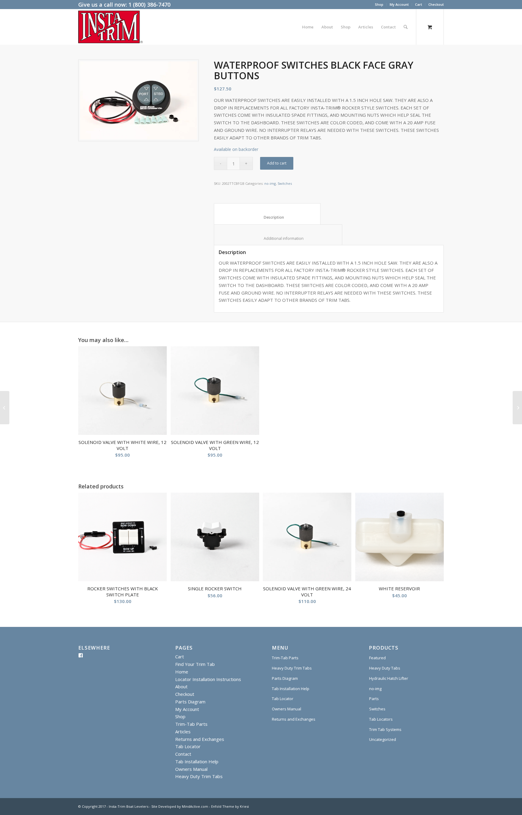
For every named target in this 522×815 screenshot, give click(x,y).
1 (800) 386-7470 (149, 4)
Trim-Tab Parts (191, 724)
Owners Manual (191, 769)
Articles (183, 732)
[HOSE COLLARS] (4, 407)
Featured (377, 657)
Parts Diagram (190, 702)
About (181, 686)
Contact (183, 754)
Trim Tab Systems (385, 729)
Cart (418, 4)
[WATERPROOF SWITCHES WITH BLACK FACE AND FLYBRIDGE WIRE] (517, 407)
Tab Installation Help (196, 761)
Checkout (436, 4)
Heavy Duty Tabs (384, 668)
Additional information (278, 238)
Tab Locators (381, 719)
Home (181, 672)
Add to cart (276, 163)
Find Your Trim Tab (195, 664)
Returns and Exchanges (199, 739)
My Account (399, 4)
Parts (374, 698)
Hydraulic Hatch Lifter (388, 678)
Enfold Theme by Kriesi (230, 806)
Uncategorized (382, 739)
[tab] (267, 213)
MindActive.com (195, 806)
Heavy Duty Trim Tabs (199, 776)
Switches (285, 183)
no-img (270, 183)
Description (267, 217)
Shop (379, 4)
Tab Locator (188, 746)
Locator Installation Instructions (208, 679)
